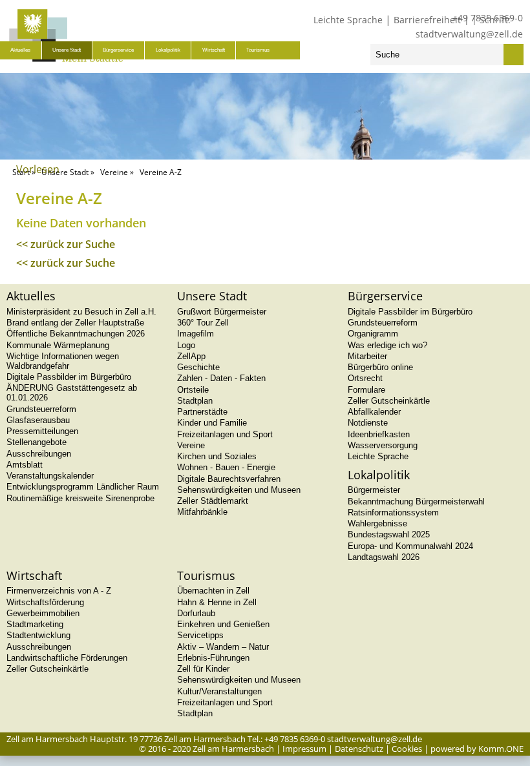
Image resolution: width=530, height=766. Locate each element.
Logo (186, 345)
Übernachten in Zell (213, 590)
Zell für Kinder (203, 669)
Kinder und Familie (212, 423)
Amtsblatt (24, 465)
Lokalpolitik (168, 50)
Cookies (407, 748)
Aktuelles (20, 50)
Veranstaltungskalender (50, 476)
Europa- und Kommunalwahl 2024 (410, 546)
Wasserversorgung (383, 445)
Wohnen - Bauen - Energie (226, 467)
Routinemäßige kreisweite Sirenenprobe (80, 498)
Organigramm (373, 333)
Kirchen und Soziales (217, 456)
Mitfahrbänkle (202, 512)
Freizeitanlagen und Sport (225, 434)
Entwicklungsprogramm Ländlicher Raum (82, 487)
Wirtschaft (213, 50)
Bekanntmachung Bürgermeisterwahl (416, 501)
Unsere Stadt (66, 50)
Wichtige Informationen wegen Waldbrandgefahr (62, 361)
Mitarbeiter (367, 356)
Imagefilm (195, 333)
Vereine (114, 172)
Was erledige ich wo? (387, 345)
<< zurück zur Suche (65, 244)
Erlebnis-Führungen (213, 658)
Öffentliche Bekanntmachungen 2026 (75, 333)
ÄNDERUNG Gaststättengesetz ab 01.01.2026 (71, 392)
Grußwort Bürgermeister (221, 311)
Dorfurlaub (196, 613)
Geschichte (198, 367)
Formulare (366, 390)
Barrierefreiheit (427, 20)
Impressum (304, 748)
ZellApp (191, 356)
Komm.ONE (501, 748)
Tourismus (258, 50)
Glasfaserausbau (38, 420)
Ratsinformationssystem (393, 512)
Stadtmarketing (34, 624)
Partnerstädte (202, 412)
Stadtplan (195, 401)
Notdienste (368, 423)
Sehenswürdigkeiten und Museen (239, 490)
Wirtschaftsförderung (45, 602)
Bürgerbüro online (380, 367)
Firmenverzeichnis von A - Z (58, 590)
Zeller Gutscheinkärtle (389, 401)
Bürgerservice (118, 50)
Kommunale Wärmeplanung (57, 345)
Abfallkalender (374, 412)
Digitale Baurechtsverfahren (229, 479)
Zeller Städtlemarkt (212, 501)
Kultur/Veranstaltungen (219, 691)
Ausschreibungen (38, 454)
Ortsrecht (365, 378)
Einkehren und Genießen (223, 624)
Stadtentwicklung (38, 635)
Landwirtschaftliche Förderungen (66, 658)
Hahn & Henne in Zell (217, 602)
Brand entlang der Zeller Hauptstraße (75, 322)
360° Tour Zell (203, 322)
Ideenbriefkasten (379, 434)
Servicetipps (200, 635)
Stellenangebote (36, 442)
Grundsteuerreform (41, 409)
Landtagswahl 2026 (383, 557)
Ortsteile (193, 390)
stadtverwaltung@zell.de (469, 34)
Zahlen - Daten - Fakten (221, 378)
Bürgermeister (374, 490)
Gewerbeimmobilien (43, 613)
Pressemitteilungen (42, 431)
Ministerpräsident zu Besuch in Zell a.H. (81, 311)
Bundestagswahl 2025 (389, 534)
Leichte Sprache (348, 20)
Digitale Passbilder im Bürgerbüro (68, 377)
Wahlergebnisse (377, 523)
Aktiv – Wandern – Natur (223, 647)
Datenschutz (359, 748)
